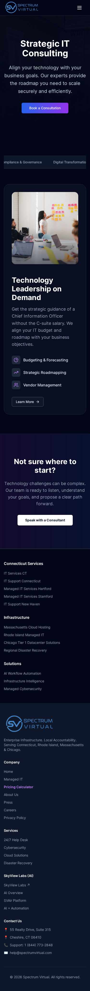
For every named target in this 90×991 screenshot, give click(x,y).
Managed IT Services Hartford (27, 589)
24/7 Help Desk (16, 840)
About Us (11, 795)
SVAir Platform (15, 900)
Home (8, 771)
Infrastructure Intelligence (24, 681)
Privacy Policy (15, 818)
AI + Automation (16, 908)
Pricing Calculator (18, 787)
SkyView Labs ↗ (17, 885)
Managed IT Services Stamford (28, 596)
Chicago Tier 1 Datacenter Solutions (32, 642)
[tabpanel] (45, 299)
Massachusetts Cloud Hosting (27, 627)
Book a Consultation (45, 108)
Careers (10, 810)
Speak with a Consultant (45, 520)
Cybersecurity (15, 847)
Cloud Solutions (16, 855)
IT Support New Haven (22, 604)
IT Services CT (15, 573)
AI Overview (13, 893)
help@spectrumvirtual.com (31, 953)
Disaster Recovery (18, 863)
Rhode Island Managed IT (24, 635)
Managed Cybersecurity (23, 689)
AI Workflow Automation (22, 673)
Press (8, 802)
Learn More (25, 402)
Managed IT (13, 779)
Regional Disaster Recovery (25, 650)
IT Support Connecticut (22, 581)
